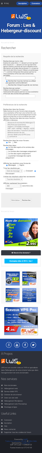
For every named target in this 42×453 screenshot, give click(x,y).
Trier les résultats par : (12, 168)
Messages (12, 165)
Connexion (8, 420)
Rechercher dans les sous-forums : (16, 140)
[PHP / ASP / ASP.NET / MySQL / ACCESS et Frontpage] (20, 129)
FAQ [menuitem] (7, 3)
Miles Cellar (33, 441)
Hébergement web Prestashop (15, 404)
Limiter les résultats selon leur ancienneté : (19, 177)
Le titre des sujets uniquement (19, 154)
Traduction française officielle (16, 441)
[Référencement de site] (20, 133)
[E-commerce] (20, 137)
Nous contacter (10, 429)
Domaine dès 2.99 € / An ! (21, 261)
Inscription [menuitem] (22, 3)
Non (15, 142)
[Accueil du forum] (21, 17)
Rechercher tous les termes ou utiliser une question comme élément (21, 82)
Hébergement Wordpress (13, 401)
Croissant (29, 171)
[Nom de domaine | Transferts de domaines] (20, 131)
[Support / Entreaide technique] (20, 127)
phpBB (25, 439)
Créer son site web (11, 398)
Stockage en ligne (10, 407)
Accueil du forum (7, 43)
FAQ (5, 426)
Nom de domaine (10, 385)
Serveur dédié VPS (11, 392)
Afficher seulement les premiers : (15, 183)
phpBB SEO (26, 443)
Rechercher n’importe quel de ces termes (23, 85)
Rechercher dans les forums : (14, 109)
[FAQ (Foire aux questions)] (20, 125)
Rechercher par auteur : (12, 88)
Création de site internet (13, 395)
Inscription (8, 423)
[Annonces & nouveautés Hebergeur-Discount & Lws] (20, 123)
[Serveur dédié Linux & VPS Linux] (20, 135)
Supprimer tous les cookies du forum (17, 432)
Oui (9, 142)
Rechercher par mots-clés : (13, 61)
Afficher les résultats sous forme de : (17, 163)
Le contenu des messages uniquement (22, 151)
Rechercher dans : (10, 145)
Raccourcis (2, 3)
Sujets (21, 165)
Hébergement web (11, 388)
